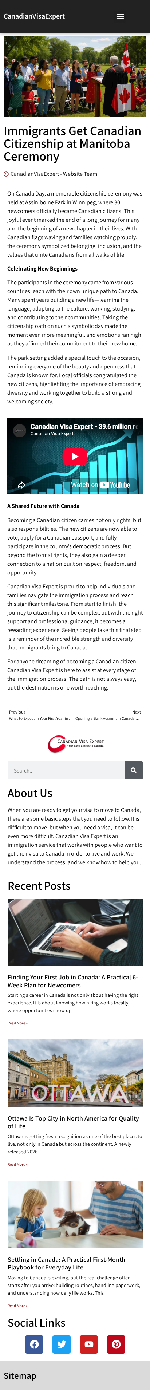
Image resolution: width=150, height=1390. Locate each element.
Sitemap (20, 1375)
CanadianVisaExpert (34, 16)
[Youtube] (89, 1344)
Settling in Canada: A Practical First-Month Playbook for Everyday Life (66, 1263)
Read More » (18, 1023)
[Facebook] (34, 1344)
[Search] (134, 770)
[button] (120, 17)
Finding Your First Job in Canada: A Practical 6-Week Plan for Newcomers (73, 981)
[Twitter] (61, 1344)
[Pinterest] (116, 1344)
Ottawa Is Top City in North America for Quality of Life (73, 1122)
